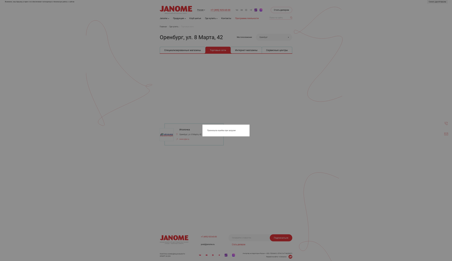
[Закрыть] (248, 127)
